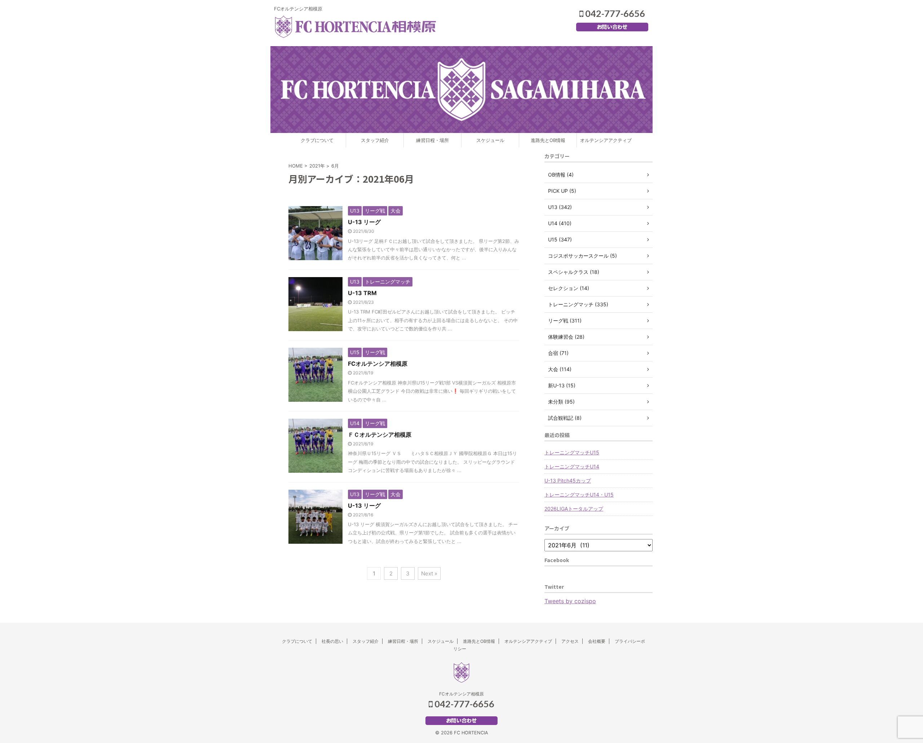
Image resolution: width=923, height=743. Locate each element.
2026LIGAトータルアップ (573, 509)
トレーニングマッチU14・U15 (579, 494)
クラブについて (317, 140)
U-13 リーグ (364, 222)
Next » (429, 573)
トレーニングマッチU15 (571, 452)
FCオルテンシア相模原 (377, 363)
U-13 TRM (362, 293)
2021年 (317, 166)
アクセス (570, 641)
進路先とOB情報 (548, 140)
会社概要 (596, 641)
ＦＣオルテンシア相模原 (379, 434)
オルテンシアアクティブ (606, 140)
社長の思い (332, 641)
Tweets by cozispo (570, 601)
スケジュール (490, 140)
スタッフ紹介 (375, 140)
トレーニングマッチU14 (571, 466)
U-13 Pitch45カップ (567, 480)
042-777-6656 (614, 13)
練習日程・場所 (432, 140)
